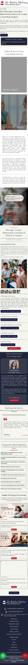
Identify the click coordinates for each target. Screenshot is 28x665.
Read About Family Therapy (7, 344)
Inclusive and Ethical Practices (14, 652)
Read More (14, 529)
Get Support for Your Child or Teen (9, 328)
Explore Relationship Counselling (9, 319)
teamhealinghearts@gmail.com (15, 611)
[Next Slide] (26, 427)
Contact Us (14, 644)
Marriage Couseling (14, 621)
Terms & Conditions (14, 649)
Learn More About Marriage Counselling (10, 311)
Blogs (14, 642)
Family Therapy (14, 629)
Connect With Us (14, 400)
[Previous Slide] (1, 427)
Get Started (4, 35)
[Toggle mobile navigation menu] (27, 3)
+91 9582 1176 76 (20, 608)
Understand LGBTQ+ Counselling (9, 336)
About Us (14, 639)
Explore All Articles (14, 593)
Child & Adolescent (14, 626)
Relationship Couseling (14, 623)
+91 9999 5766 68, (11, 608)
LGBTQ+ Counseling (14, 631)
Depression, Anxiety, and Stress (14, 634)
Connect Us (25, 655)
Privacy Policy (14, 647)
